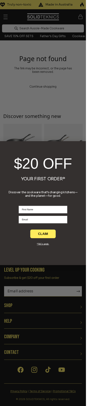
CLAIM (43, 233)
